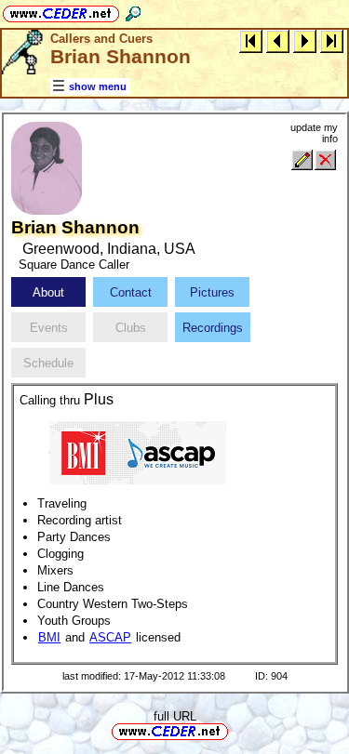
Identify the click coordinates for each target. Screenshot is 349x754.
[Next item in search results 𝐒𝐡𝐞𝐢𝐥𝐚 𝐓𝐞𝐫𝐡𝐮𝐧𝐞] (304, 40)
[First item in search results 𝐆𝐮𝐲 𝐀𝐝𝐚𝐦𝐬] (250, 40)
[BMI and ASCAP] (137, 451)
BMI (49, 637)
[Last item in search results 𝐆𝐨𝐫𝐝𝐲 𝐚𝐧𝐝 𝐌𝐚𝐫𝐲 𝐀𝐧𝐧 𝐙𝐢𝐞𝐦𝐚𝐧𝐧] (331, 40)
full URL (175, 716)
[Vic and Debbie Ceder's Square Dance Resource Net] (61, 11)
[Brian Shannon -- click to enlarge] (46, 211)
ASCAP (110, 637)
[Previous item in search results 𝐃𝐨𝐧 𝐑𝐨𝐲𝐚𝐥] (277, 40)
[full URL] (235, 730)
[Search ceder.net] (133, 11)
